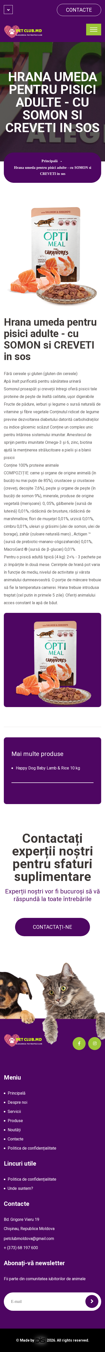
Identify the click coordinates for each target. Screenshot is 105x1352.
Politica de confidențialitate (32, 1148)
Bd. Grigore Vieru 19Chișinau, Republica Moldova (29, 1224)
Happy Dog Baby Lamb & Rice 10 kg (48, 768)
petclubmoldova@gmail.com (29, 1238)
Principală (50, 161)
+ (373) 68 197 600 (21, 1247)
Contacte (79, 10)
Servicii (14, 1111)
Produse (15, 1120)
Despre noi (17, 1102)
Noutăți (14, 1129)
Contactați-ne (52, 927)
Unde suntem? (20, 1188)
